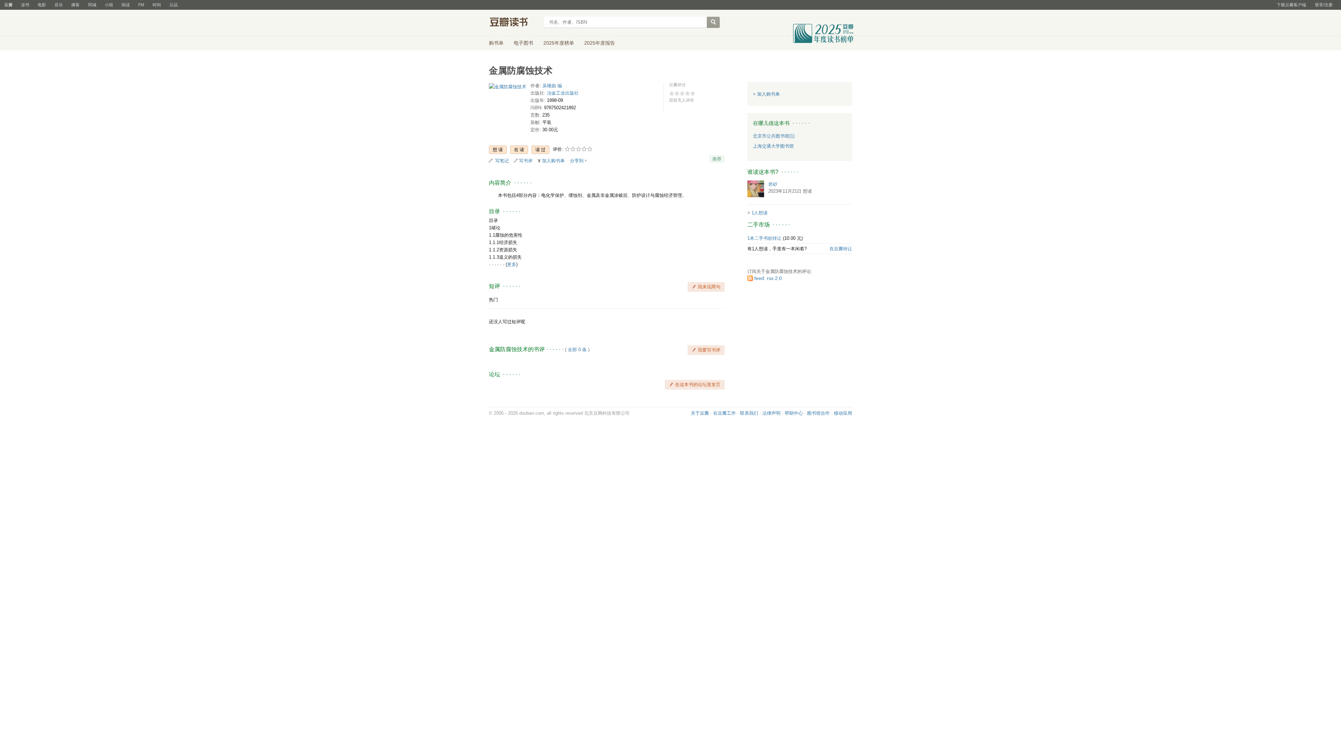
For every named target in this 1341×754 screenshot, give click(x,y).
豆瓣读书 (514, 23)
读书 (25, 4)
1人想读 (760, 212)
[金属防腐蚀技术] (507, 88)
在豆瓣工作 (724, 413)
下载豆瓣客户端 (1291, 4)
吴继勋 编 (552, 85)
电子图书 (523, 43)
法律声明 (771, 413)
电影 (42, 4)
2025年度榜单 (558, 43)
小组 (109, 4)
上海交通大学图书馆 (773, 146)
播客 (75, 4)
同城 (92, 4)
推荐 (716, 159)
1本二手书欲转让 (764, 238)
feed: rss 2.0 (768, 278)
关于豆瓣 (700, 413)
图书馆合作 (818, 413)
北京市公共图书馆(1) (773, 136)
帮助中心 (794, 413)
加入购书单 (553, 160)
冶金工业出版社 (563, 93)
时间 (157, 4)
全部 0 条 (577, 349)
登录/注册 (1324, 4)
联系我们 (749, 413)
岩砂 (772, 184)
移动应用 (843, 413)
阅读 (126, 4)
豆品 (173, 4)
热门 (493, 299)
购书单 (496, 43)
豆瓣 (8, 4)
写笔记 (502, 160)
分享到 (577, 160)
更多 (511, 264)
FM (141, 4)
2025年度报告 (599, 43)
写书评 (526, 160)
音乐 (58, 4)
